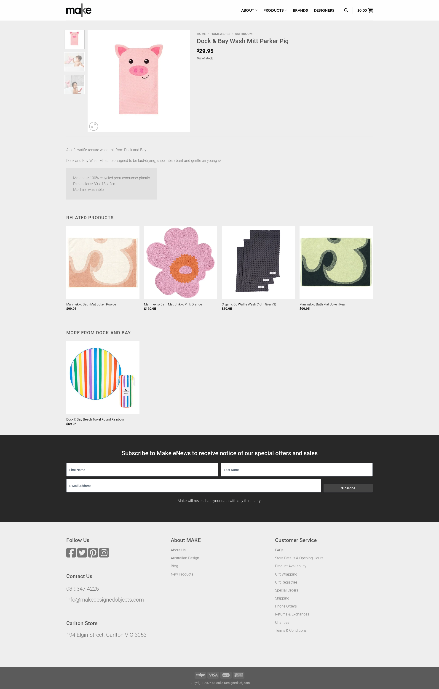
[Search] (346, 10)
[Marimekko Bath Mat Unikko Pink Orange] (180, 262)
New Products (182, 574)
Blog (174, 566)
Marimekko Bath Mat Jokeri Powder (91, 304)
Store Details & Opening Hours (299, 558)
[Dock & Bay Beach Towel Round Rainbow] (102, 377)
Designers (324, 10)
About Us (178, 550)
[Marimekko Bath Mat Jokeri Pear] (336, 262)
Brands (300, 10)
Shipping (282, 598)
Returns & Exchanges (292, 614)
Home (201, 34)
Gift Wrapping (286, 574)
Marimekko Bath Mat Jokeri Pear (323, 304)
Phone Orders (286, 606)
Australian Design (185, 558)
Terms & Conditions (291, 630)
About (247, 10)
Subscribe (348, 488)
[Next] (182, 81)
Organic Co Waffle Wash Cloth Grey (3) (249, 304)
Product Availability (290, 566)
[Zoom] (93, 126)
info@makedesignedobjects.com (105, 600)
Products (273, 10)
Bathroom (243, 34)
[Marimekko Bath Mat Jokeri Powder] (102, 262)
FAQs (279, 550)
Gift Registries (286, 582)
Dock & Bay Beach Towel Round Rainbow (95, 419)
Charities (282, 622)
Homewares (220, 34)
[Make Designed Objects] (78, 10)
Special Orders (286, 590)
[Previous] (95, 81)
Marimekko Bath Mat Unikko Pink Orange (173, 304)
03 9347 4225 (82, 589)
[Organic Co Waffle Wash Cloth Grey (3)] (258, 262)
